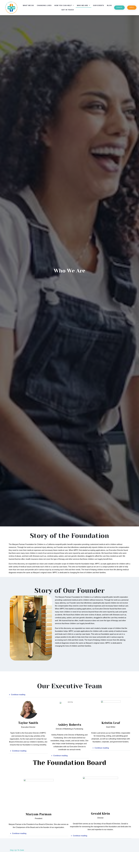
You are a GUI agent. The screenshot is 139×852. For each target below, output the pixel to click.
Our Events (98, 5)
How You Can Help (63, 5)
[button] (69, 694)
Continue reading (18, 694)
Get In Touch (67, 10)
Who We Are (82, 5)
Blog (109, 5)
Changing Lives (44, 5)
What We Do (28, 5)
